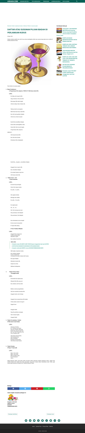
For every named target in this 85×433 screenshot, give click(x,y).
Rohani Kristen (24, 1)
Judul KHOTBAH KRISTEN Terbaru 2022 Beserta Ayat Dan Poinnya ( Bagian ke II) (69, 52)
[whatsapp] (49, 388)
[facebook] (13, 388)
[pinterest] (37, 388)
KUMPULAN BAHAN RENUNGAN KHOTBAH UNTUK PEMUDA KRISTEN (69, 39)
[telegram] (55, 420)
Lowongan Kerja (55, 1)
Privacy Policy (45, 426)
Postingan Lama (50, 414)
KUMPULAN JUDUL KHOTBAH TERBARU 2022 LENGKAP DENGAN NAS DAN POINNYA (69, 46)
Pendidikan (46, 1)
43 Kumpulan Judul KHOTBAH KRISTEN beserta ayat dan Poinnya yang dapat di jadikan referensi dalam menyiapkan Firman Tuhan (67, 32)
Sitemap (51, 426)
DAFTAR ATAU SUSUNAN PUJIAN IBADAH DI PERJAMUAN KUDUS (26, 246)
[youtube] (34, 420)
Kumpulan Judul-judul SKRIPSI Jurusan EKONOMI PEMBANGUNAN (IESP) (27, 248)
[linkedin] (42, 420)
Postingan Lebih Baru (12, 414)
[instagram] (38, 420)
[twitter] (25, 388)
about (33, 426)
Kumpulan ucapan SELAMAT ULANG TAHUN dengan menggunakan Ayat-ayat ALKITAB (30, 244)
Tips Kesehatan (36, 1)
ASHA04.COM (12, 1)
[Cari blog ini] (77, 1)
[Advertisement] (42, 14)
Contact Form (39, 426)
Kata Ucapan (66, 1)
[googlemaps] (50, 420)
